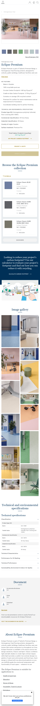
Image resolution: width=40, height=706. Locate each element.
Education (6, 679)
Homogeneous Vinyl (9, 12)
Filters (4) (7, 176)
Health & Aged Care (9, 676)
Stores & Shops (8, 683)
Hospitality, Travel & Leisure (12, 687)
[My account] (30, 2)
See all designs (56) (32, 57)
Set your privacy (17, 700)
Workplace (6, 690)
